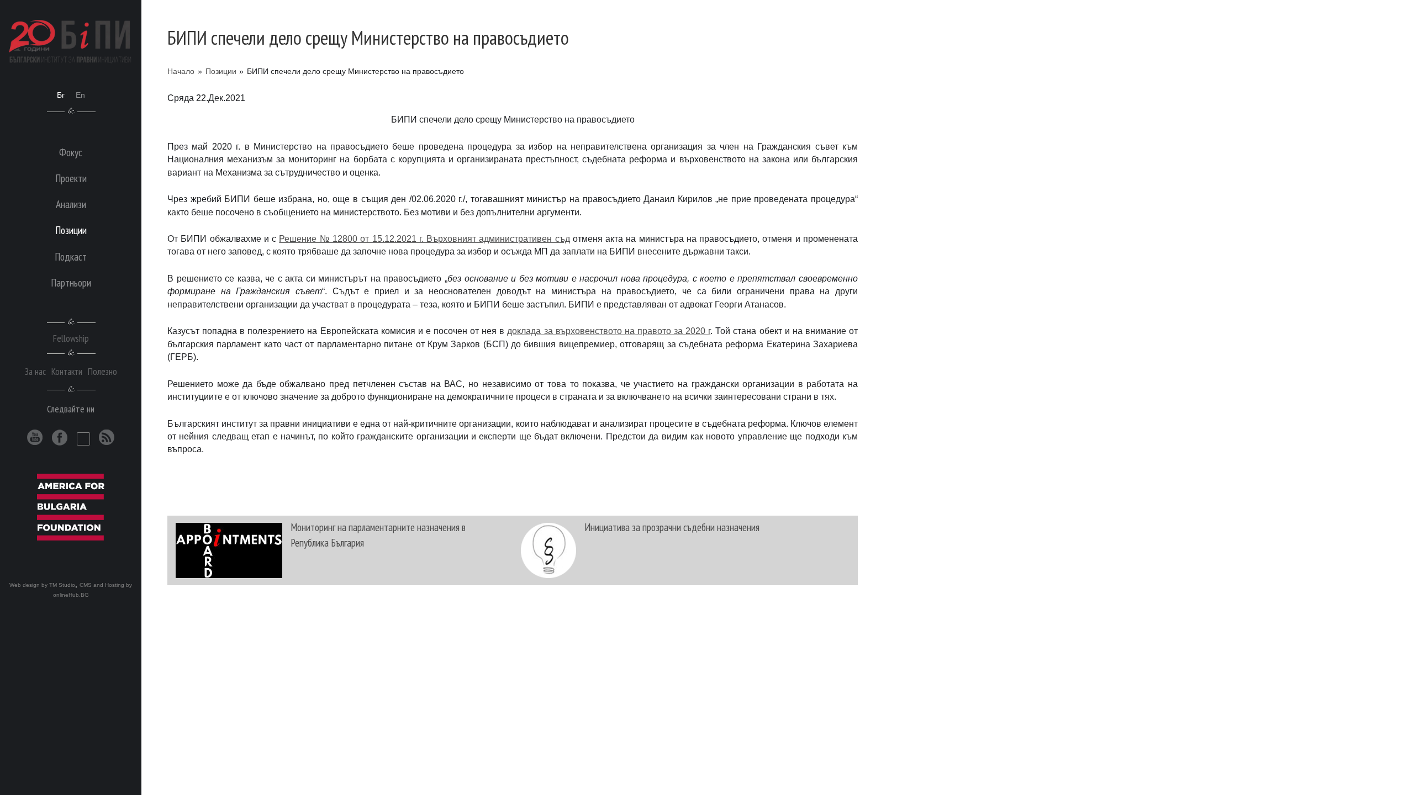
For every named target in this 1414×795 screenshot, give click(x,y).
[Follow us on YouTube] (35, 438)
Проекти (71, 178)
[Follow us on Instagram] (83, 439)
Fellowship (71, 338)
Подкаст (71, 256)
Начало (180, 71)
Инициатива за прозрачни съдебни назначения (671, 527)
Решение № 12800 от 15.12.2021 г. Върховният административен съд (424, 238)
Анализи (71, 204)
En (80, 95)
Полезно (102, 371)
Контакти (66, 371)
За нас (35, 371)
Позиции (220, 71)
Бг (61, 95)
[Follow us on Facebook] (60, 438)
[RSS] (107, 438)
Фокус (70, 152)
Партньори (71, 282)
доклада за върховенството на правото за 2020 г (608, 331)
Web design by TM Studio (42, 585)
